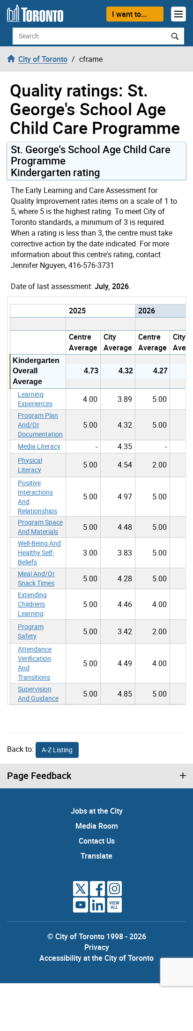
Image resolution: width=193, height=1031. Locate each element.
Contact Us (97, 841)
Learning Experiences (35, 399)
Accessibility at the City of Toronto (96, 958)
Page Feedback (39, 775)
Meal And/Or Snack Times (36, 578)
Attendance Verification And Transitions (35, 663)
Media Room (96, 826)
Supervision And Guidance (38, 693)
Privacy (96, 947)
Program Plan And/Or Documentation (40, 424)
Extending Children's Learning (32, 604)
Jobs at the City (97, 811)
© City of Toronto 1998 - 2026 (96, 936)
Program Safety (31, 631)
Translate (96, 856)
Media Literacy (39, 446)
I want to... (129, 14)
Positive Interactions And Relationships (37, 496)
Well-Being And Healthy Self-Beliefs (39, 552)
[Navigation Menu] (178, 14)
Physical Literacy (30, 465)
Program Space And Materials (40, 527)
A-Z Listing (57, 749)
